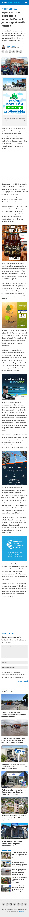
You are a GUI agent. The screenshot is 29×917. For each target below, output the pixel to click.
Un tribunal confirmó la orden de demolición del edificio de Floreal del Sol (13, 818)
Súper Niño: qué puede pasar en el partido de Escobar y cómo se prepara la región (13, 740)
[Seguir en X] (3, 904)
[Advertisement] (14, 166)
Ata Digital (21, 911)
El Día (11, 3)
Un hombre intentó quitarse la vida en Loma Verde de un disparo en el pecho (13, 792)
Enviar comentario (22, 681)
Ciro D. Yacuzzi (11, 46)
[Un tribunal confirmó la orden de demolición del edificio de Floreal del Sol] (6, 855)
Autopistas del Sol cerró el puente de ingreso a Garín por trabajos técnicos (13, 715)
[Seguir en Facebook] (7, 904)
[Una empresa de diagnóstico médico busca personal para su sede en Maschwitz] (6, 863)
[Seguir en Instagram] (10, 904)
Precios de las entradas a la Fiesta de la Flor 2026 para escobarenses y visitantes (19, 880)
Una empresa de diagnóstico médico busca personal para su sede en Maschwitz (14, 766)
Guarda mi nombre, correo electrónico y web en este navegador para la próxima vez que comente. (13, 674)
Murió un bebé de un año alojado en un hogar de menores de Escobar (11, 844)
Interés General (9, 9)
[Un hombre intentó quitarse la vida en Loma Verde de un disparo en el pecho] (6, 888)
